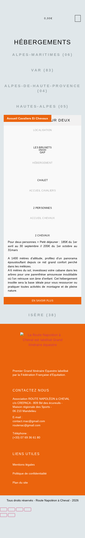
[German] (70, 33)
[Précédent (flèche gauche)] (3, 515)
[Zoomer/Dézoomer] (3, 509)
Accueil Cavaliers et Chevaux (27, 118)
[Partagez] (19, 509)
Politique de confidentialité (30, 473)
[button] (78, 18)
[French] (66, 33)
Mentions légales (24, 464)
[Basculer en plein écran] (11, 509)
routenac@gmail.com (26, 441)
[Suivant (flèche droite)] (11, 515)
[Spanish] (79, 33)
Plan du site (20, 482)
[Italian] (75, 33)
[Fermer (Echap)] (27, 509)
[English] (62, 33)
